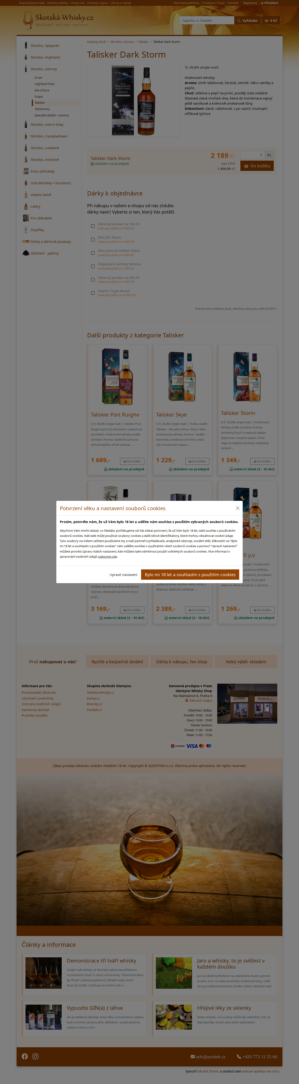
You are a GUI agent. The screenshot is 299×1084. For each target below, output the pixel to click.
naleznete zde (107, 556)
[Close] (237, 508)
